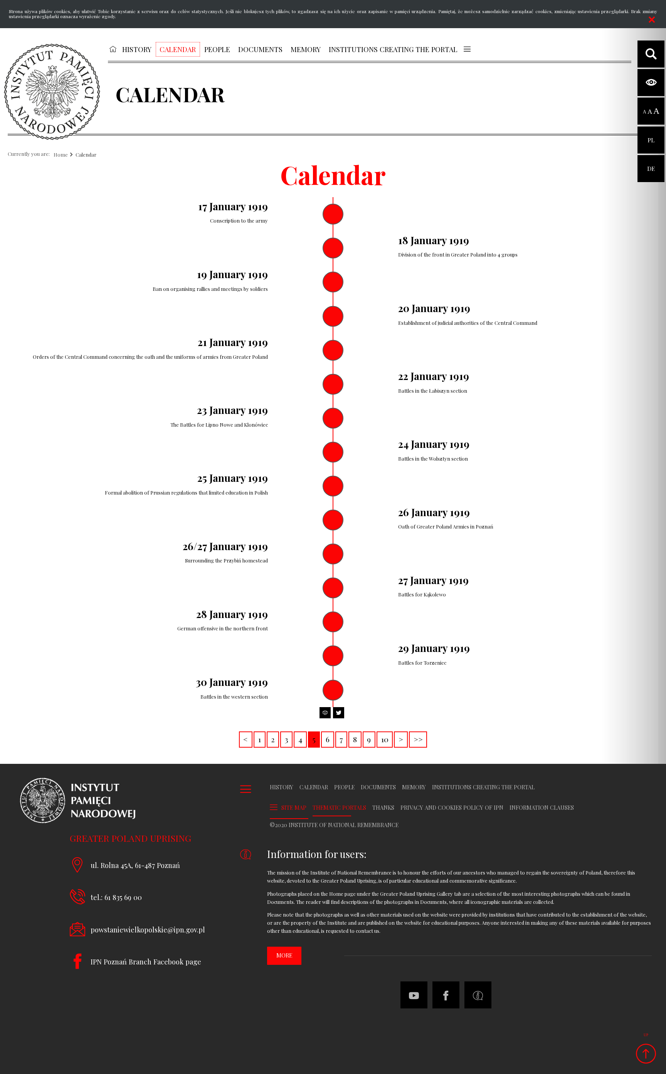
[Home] (52, 92)
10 (382, 738)
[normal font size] (644, 111)
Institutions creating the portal (483, 787)
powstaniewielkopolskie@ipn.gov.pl (148, 929)
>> (416, 738)
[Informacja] (477, 994)
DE (651, 163)
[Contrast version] (650, 82)
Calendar (86, 154)
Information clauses (542, 807)
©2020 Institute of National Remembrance (334, 825)
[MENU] (467, 49)
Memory (414, 787)
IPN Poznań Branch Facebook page (146, 961)
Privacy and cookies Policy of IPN (451, 807)
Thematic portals (339, 807)
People (344, 787)
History (281, 787)
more (284, 955)
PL (651, 135)
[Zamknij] (651, 19)
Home (61, 154)
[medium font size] (650, 111)
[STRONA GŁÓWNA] (113, 49)
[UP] (645, 1053)
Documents (378, 787)
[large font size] (656, 111)
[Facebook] (445, 994)
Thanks (383, 807)
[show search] (650, 54)
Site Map (293, 807)
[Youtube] (413, 994)
